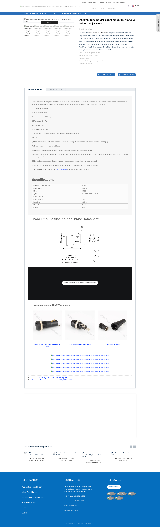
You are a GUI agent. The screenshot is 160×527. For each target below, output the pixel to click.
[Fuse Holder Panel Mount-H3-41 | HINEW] (123, 454)
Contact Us (112, 9)
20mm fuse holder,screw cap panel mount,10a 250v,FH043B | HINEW (52, 380)
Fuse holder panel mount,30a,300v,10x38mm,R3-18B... (94, 461)
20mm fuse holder (61, 169)
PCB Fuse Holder (29, 502)
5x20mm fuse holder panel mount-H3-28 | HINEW (66, 459)
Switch (24, 513)
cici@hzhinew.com (70, 505)
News (94, 9)
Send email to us (107, 75)
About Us (101, 9)
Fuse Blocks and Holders (115, 3)
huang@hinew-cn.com (71, 510)
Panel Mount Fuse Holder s (75, 13)
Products (92, 3)
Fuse (24, 508)
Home (84, 3)
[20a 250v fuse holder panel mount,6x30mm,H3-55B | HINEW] (36, 454)
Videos (101, 3)
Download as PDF (127, 75)
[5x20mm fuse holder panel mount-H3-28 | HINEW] (65, 454)
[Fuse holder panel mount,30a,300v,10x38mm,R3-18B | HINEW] (94, 455)
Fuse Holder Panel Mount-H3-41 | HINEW (123, 459)
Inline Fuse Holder (29, 492)
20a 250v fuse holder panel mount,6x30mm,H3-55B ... (37, 459)
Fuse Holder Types (52, 13)
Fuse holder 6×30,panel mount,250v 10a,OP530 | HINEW (51, 378)
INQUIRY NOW (114, 487)
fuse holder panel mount (98, 33)
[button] (73, 31)
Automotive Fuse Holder (32, 487)
